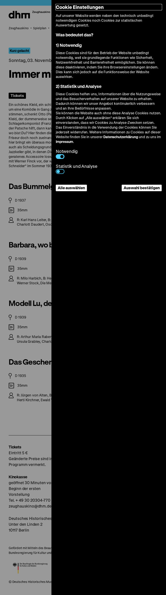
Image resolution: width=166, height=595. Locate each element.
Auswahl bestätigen (142, 188)
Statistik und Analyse (76, 166)
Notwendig (67, 151)
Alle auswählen (71, 188)
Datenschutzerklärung (120, 137)
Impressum (64, 141)
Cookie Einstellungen (80, 7)
